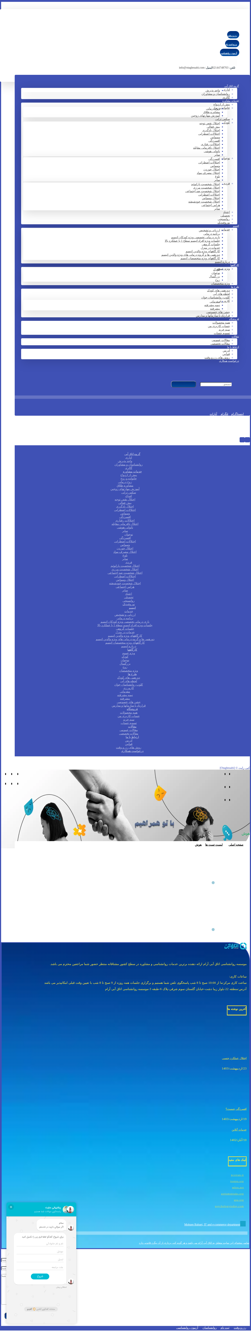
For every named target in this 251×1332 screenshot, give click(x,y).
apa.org (239, 1200)
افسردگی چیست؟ (236, 1109)
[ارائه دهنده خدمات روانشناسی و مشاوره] (221, 26)
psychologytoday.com (229, 1206)
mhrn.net (238, 1187)
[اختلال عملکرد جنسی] (232, 1047)
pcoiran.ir (237, 1175)
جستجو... (237, 384)
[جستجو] (183, 384)
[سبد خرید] (244, 402)
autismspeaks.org (232, 1193)
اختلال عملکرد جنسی (234, 1058)
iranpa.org (237, 1181)
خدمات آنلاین (239, 1129)
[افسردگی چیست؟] (232, 1098)
